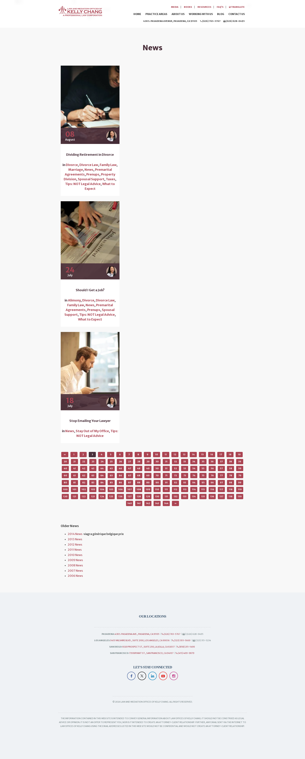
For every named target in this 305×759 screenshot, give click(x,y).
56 (212, 468)
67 (129, 475)
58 (230, 468)
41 (74, 468)
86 (120, 482)
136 (212, 496)
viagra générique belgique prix (103, 534)
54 (193, 468)
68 (138, 475)
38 (230, 461)
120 (65, 496)
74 (193, 475)
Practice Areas (156, 14)
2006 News (75, 575)
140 (129, 503)
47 (129, 468)
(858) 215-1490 (187, 646)
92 (175, 482)
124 (102, 496)
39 (239, 461)
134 (194, 496)
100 (65, 489)
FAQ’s (220, 7)
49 (147, 468)
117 (221, 489)
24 (102, 461)
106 (120, 489)
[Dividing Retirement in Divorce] (90, 105)
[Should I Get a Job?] (90, 240)
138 (230, 496)
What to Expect (90, 319)
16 (211, 454)
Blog (220, 14)
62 (83, 475)
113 (184, 489)
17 (221, 454)
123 (93, 496)
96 (212, 482)
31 (166, 461)
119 (240, 489)
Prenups (92, 174)
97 (221, 482)
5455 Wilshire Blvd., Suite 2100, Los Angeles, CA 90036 (140, 640)
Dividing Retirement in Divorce (90, 154)
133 (184, 496)
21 (74, 461)
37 (221, 461)
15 (202, 454)
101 (74, 489)
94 (193, 482)
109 (148, 489)
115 (203, 489)
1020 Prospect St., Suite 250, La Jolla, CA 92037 (148, 646)
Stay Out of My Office (92, 431)
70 (157, 475)
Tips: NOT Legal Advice (83, 184)
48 (138, 468)
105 (111, 489)
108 (139, 489)
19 (239, 454)
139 (240, 496)
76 (212, 475)
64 (102, 475)
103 (93, 489)
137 (221, 496)
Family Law (108, 165)
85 (111, 482)
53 (184, 468)
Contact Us (236, 14)
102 (84, 489)
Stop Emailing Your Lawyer (90, 421)
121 (74, 496)
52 (175, 468)
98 (230, 482)
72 (175, 475)
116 (212, 489)
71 (166, 475)
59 (239, 468)
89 (147, 482)
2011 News (75, 549)
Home (137, 14)
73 (184, 475)
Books (188, 7)
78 (230, 475)
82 (83, 482)
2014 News (75, 534)
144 (166, 503)
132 (175, 496)
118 (230, 489)
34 (193, 461)
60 (65, 475)
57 (221, 468)
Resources (204, 7)
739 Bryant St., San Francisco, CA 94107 (151, 653)
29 (147, 461)
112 (175, 489)
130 (157, 496)
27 (129, 461)
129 (148, 496)
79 (239, 475)
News (89, 170)
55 (203, 468)
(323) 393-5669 (182, 640)
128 (139, 496)
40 (65, 468)
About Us (178, 14)
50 (157, 468)
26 (120, 461)
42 (83, 468)
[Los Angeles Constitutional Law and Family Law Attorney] (80, 10)
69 (147, 475)
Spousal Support (91, 179)
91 (166, 482)
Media (174, 7)
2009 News (75, 560)
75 (203, 475)
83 (92, 482)
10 (156, 454)
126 (120, 496)
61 (74, 475)
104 (102, 489)
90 (157, 482)
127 (129, 496)
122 (84, 496)
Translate (238, 7)
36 (212, 461)
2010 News (75, 555)
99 (239, 482)
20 (65, 461)
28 (138, 461)
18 (230, 454)
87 (129, 482)
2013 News (75, 539)
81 (74, 482)
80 (65, 482)
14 (193, 454)
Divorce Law (88, 165)
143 (157, 503)
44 (102, 468)
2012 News (75, 544)
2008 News (75, 565)
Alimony (74, 300)
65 (111, 475)
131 (166, 496)
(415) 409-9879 (185, 653)
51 (166, 468)
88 (138, 482)
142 (148, 503)
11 (166, 454)
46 (120, 468)
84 (102, 482)
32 (175, 461)
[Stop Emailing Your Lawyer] (90, 371)
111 (166, 489)
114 (194, 489)
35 (203, 461)
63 (92, 475)
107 (129, 489)
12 (175, 454)
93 (184, 482)
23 (93, 461)
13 (184, 454)
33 (184, 461)
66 (120, 475)
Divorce (72, 165)
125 (111, 496)
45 (111, 468)
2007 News (75, 570)
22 (83, 461)
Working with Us (201, 14)
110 (157, 489)
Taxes (110, 179)
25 (111, 461)
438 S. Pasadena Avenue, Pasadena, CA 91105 (170, 21)
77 (221, 475)
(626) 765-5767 (211, 21)
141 (139, 503)
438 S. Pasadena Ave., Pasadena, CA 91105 (137, 634)
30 (157, 461)
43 (92, 468)
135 (203, 496)
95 (203, 482)
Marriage (75, 170)
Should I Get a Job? (90, 290)
